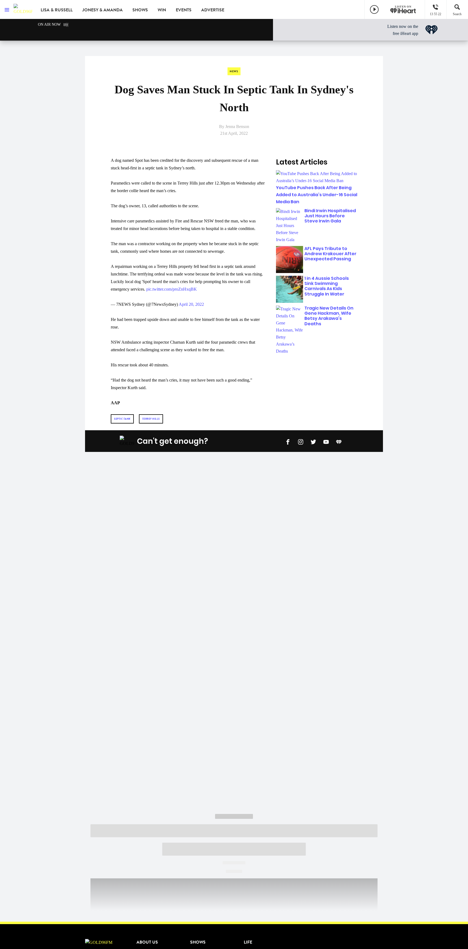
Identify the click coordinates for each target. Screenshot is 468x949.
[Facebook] (288, 441)
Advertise (212, 10)
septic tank (122, 419)
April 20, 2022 (191, 304)
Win (162, 10)
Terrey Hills (151, 419)
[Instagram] (300, 441)
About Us (147, 942)
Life (248, 942)
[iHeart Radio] (339, 441)
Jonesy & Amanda (102, 10)
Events (183, 10)
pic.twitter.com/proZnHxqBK (171, 289)
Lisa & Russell (57, 10)
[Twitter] (313, 441)
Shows (140, 10)
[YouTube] (326, 441)
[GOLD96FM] (23, 9)
